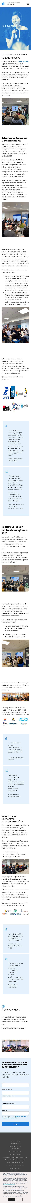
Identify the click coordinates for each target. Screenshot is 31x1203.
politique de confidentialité (9, 1184)
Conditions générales (20, 1116)
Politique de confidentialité (10, 1118)
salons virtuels (23, 61)
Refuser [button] (19, 1199)
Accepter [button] (12, 1199)
